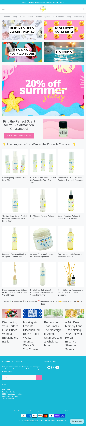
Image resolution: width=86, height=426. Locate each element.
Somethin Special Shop (31, 420)
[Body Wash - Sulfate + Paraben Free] (43, 274)
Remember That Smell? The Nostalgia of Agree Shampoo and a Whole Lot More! (53, 334)
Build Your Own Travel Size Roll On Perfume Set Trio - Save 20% (43, 180)
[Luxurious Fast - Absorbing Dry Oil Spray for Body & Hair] (15, 239)
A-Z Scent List (58, 17)
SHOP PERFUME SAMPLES (19, 136)
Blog (69, 17)
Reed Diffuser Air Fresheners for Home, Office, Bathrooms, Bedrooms (71, 292)
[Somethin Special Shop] (43, 9)
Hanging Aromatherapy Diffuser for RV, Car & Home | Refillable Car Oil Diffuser (14, 292)
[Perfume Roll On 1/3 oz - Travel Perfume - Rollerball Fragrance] (71, 162)
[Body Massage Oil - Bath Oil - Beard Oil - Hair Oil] (71, 239)
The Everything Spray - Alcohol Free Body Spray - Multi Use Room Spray (14, 218)
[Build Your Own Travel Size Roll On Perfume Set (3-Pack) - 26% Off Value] (43, 162)
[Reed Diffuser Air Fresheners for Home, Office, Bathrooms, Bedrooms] (71, 274)
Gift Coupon (68, 411)
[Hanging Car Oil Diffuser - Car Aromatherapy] (15, 274)
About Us (17, 411)
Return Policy (79, 17)
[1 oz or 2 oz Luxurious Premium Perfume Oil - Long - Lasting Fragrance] (71, 200)
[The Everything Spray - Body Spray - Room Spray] (15, 200)
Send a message (8, 398)
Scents (30, 17)
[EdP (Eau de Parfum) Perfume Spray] (43, 200)
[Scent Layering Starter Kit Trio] (15, 162)
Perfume (6, 17)
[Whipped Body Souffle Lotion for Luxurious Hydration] (43, 239)
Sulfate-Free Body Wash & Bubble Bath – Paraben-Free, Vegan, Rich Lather (42, 292)
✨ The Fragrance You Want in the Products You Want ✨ (39, 144)
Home (22, 17)
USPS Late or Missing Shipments (35, 411)
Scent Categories (43, 17)
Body (15, 17)
